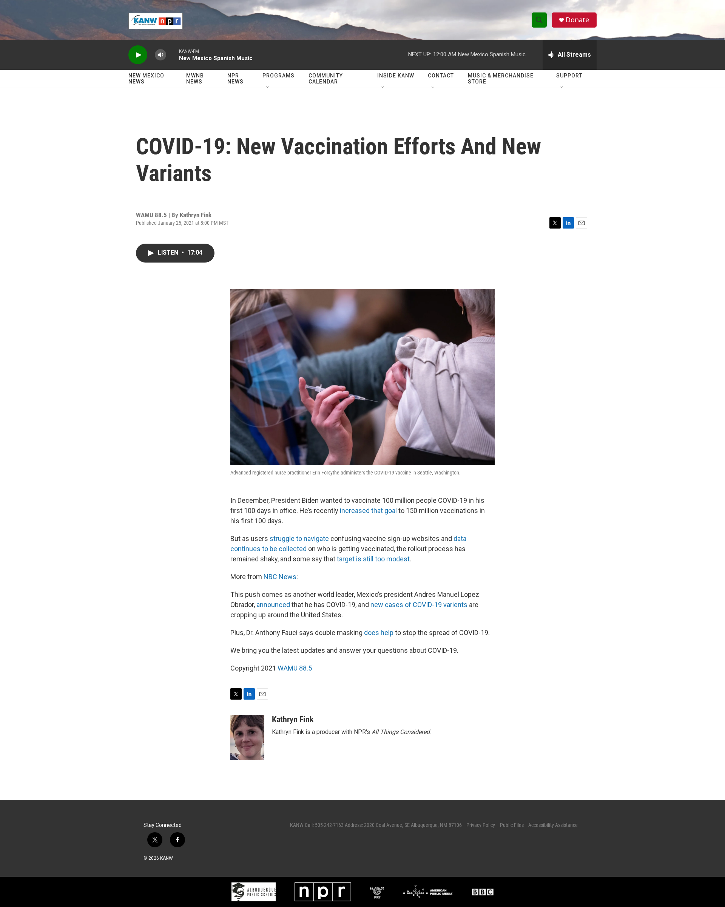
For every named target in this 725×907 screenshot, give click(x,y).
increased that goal (368, 511)
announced (273, 605)
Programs (278, 76)
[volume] (160, 54)
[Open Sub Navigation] (268, 88)
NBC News (280, 577)
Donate (577, 20)
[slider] (172, 55)
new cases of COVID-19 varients (418, 605)
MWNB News (195, 79)
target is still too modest (373, 559)
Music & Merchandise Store (501, 79)
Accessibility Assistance (553, 825)
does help (378, 633)
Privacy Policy (480, 825)
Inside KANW (395, 76)
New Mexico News (146, 79)
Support (569, 76)
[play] (138, 55)
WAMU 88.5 (295, 668)
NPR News (235, 79)
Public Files (512, 825)
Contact (441, 76)
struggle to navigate (299, 538)
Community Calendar (326, 79)
